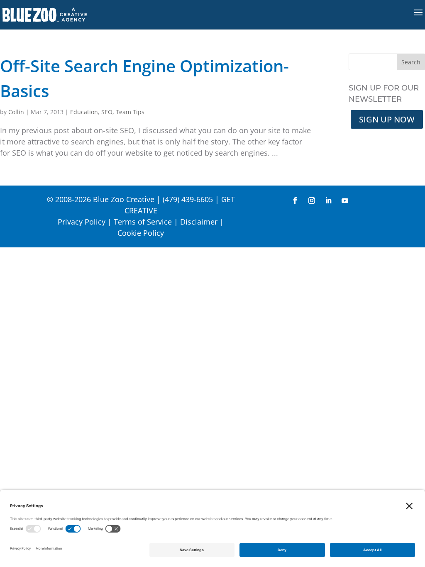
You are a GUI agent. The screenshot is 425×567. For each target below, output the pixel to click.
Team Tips (130, 112)
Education (84, 112)
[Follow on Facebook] (295, 200)
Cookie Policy (140, 233)
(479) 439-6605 (188, 199)
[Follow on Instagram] (311, 200)
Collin (16, 112)
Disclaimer (198, 222)
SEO (106, 112)
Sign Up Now (387, 119)
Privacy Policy (81, 222)
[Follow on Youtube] (345, 200)
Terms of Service (143, 222)
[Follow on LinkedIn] (328, 200)
